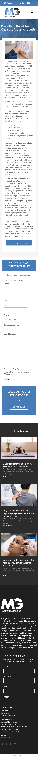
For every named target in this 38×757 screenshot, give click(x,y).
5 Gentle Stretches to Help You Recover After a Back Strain (17, 465)
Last (5, 300)
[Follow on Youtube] (14, 743)
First (5, 292)
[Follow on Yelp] (10, 743)
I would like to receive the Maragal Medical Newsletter (18, 373)
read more (7, 476)
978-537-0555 (19, 395)
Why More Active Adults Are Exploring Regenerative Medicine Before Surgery (18, 513)
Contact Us (19, 406)
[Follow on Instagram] (6, 743)
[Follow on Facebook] (2, 743)
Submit (7, 379)
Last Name (7, 676)
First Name (7, 667)
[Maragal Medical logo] (12, 13)
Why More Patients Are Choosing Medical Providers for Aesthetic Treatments (18, 563)
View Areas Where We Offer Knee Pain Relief (15, 755)
